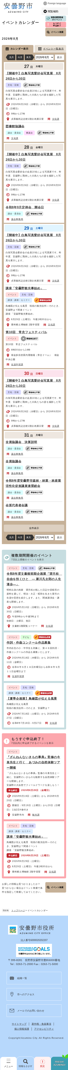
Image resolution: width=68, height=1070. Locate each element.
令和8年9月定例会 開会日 (25, 207)
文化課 (55, 119)
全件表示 (34, 528)
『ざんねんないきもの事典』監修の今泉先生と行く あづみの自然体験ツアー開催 (33, 762)
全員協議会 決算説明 (21, 442)
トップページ (18, 910)
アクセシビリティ (44, 1028)
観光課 (35, 814)
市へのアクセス (25, 994)
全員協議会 (14, 461)
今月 (20, 57)
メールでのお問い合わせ (30, 1010)
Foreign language (57, 3)
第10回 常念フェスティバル (26, 332)
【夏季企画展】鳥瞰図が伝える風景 (32, 698)
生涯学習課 (17, 364)
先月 (11, 57)
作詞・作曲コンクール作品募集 (29, 642)
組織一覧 (22, 978)
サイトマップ (19, 1024)
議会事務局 (17, 219)
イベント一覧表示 (53, 48)
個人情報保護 (21, 1028)
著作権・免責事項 (41, 1024)
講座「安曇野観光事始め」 (26, 288)
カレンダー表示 (19, 48)
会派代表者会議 (17, 505)
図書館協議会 (15, 126)
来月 (28, 57)
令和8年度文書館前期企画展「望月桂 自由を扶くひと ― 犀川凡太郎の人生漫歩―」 (34, 579)
